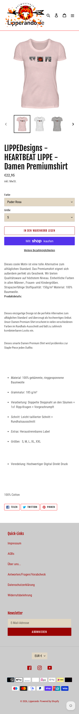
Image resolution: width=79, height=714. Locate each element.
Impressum (14, 543)
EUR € (38, 656)
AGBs (11, 554)
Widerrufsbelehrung (20, 595)
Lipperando (33, 701)
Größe (7, 210)
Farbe (7, 194)
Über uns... (14, 564)
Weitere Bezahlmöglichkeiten (39, 250)
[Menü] (72, 15)
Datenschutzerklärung (21, 585)
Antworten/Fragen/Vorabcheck (27, 574)
